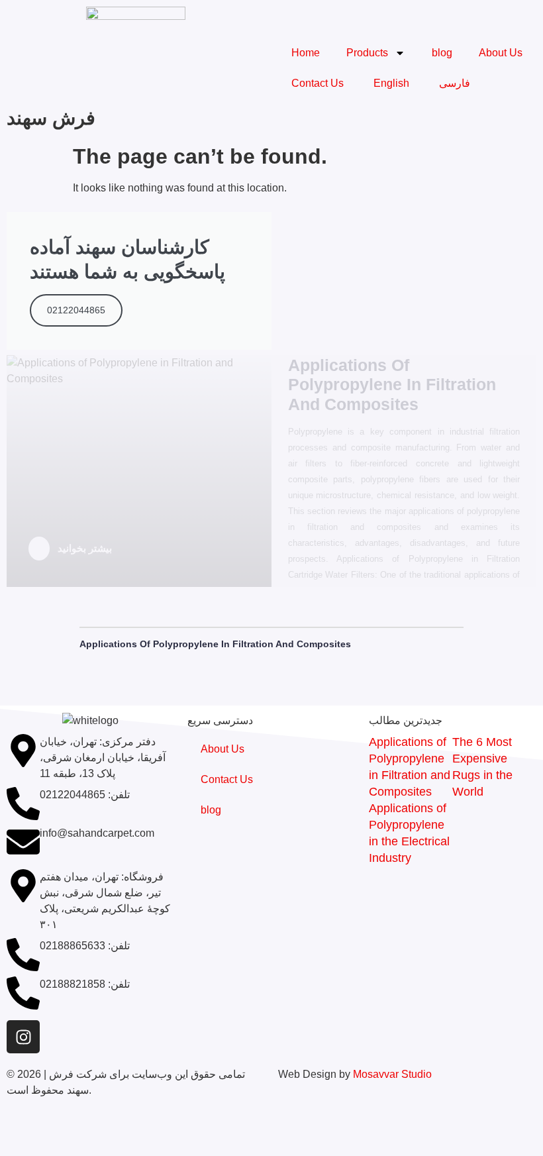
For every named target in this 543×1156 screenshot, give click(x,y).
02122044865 (76, 310)
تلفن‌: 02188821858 (85, 984)
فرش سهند (51, 118)
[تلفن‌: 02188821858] (23, 993)
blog (442, 52)
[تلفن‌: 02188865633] (23, 954)
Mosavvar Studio (392, 1074)
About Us (500, 52)
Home (305, 52)
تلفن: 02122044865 (85, 794)
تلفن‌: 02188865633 (85, 945)
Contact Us (317, 83)
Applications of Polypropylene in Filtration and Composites (215, 644)
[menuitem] (389, 83)
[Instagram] (23, 1036)
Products (367, 52)
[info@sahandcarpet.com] (23, 842)
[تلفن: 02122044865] (23, 803)
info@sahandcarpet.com (97, 833)
